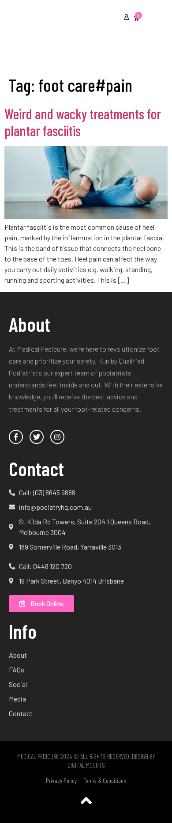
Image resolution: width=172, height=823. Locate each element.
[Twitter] (37, 437)
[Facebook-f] (16, 437)
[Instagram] (57, 437)
